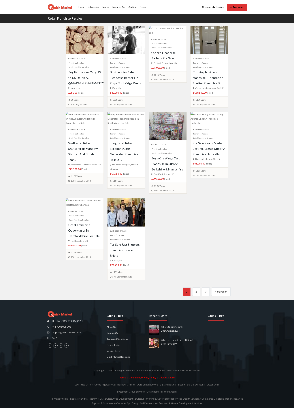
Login (207, 7)
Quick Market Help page (118, 356)
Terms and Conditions (117, 339)
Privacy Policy (113, 345)
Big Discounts (198, 384)
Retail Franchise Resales (65, 18)
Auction (132, 7)
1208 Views (118, 100)
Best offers (184, 384)
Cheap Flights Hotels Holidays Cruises (114, 384)
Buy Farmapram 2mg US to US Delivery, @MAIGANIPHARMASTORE (88, 77)
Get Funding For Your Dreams (162, 391)
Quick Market (157, 370)
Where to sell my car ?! (172, 326)
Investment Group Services (131, 391)
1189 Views (118, 272)
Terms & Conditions (130, 377)
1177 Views (76, 176)
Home (81, 7)
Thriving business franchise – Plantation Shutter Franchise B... (208, 77)
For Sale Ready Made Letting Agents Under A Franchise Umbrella (209, 148)
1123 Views (159, 186)
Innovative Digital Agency (83, 398)
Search (105, 7)
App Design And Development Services (147, 403)
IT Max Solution (191, 370)
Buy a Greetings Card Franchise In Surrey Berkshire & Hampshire (167, 163)
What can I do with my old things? (177, 340)
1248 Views (159, 75)
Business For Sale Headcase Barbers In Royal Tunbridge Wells (125, 77)
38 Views (75, 100)
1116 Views (201, 171)
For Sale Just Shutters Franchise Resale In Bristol (125, 250)
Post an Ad (238, 7)
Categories (93, 7)
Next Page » (221, 291)
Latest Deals (212, 384)
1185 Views (76, 252)
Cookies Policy (114, 350)
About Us (111, 327)
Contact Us (112, 333)
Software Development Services (185, 403)
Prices (142, 7)
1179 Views (201, 100)
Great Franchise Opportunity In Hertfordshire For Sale (84, 230)
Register (220, 7)
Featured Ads (118, 7)
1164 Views (118, 181)
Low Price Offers (84, 384)
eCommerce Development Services (218, 398)
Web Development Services (127, 398)
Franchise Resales (76, 63)
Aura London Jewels (147, 384)
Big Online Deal (168, 384)
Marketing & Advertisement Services (162, 398)
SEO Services (105, 398)
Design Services (191, 398)
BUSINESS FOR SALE (76, 58)
